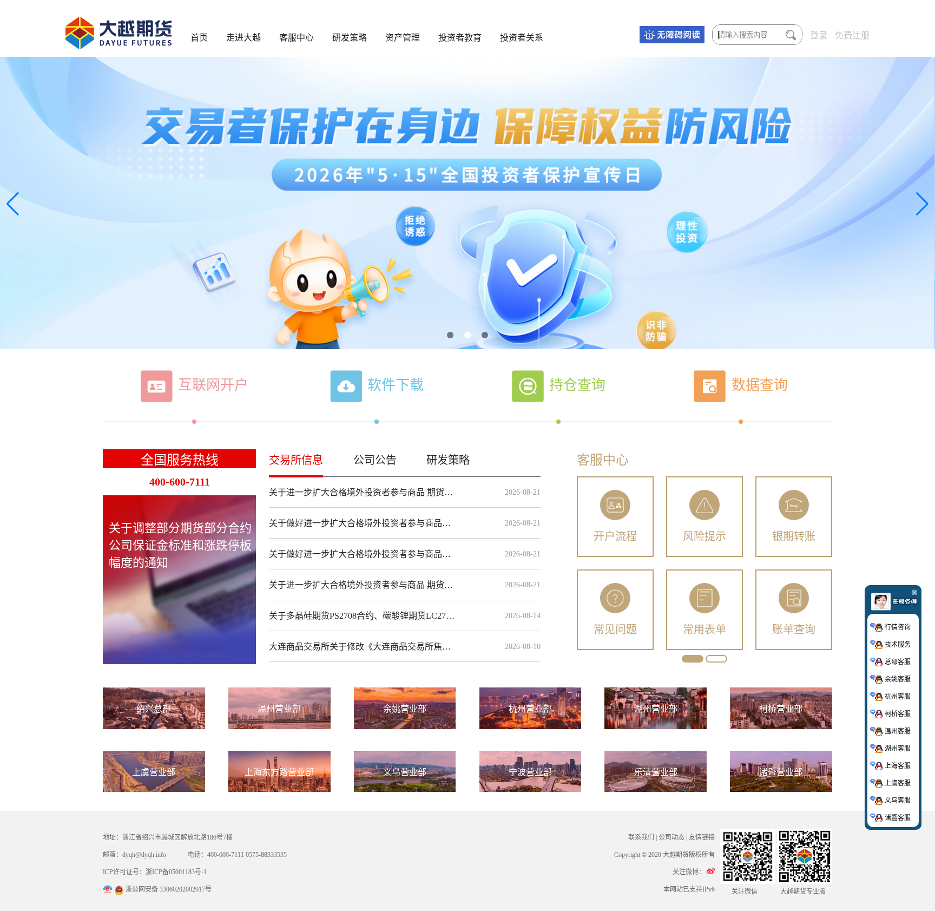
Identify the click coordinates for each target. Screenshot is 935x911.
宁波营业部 (530, 772)
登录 (818, 35)
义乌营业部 (404, 772)
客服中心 (296, 37)
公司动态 (671, 837)
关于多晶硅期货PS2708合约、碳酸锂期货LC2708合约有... (363, 615)
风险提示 (704, 536)
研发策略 (349, 37)
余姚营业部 (404, 708)
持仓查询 (577, 385)
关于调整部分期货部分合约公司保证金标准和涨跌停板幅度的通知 (180, 545)
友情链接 (702, 837)
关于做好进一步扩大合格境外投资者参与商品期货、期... (363, 523)
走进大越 (243, 37)
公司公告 (375, 460)
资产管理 (402, 37)
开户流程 (615, 536)
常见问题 (615, 629)
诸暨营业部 (780, 772)
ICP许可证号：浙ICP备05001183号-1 (155, 872)
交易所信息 (296, 460)
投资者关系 (521, 37)
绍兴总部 (153, 708)
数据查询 (760, 385)
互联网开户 (213, 385)
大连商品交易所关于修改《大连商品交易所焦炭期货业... (363, 646)
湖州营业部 (655, 708)
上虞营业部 (153, 772)
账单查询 (793, 629)
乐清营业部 (655, 772)
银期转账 (793, 536)
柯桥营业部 (780, 708)
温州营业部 (279, 708)
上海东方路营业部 (279, 772)
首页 (199, 37)
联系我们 (641, 837)
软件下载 (395, 385)
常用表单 (704, 629)
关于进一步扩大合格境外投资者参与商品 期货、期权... (363, 492)
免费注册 (852, 35)
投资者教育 (460, 37)
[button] (450, 335)
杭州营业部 (530, 708)
